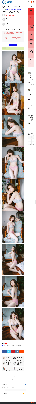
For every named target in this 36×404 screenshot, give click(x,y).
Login (25, 384)
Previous (21, 32)
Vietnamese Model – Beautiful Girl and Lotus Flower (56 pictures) (32, 92)
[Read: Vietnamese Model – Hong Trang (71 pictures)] (29, 82)
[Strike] (10, 390)
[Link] (16, 390)
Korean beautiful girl (8, 345)
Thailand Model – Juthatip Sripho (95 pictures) (31, 117)
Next (23, 32)
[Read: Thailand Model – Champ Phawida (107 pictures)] (29, 123)
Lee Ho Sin (19, 345)
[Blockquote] (13, 390)
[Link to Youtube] (33, 2)
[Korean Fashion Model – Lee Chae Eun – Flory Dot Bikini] (0, 202)
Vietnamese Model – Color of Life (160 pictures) (32, 109)
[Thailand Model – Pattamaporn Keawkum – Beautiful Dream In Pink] (35, 202)
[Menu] (28, 2)
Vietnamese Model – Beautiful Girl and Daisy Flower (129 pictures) (32, 75)
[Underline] (8, 390)
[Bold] (6, 390)
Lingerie (3, 346)
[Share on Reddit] (21, 351)
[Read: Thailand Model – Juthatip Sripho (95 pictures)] (29, 115)
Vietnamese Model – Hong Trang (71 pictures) (32, 84)
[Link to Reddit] (31, 2)
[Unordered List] (12, 390)
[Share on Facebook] (4, 351)
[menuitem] (26, 2)
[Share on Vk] (17, 351)
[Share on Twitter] (9, 351)
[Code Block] (14, 390)
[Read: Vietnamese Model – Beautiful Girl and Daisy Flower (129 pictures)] (29, 73)
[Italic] (7, 390)
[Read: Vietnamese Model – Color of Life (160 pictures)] (29, 108)
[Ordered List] (11, 390)
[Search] (26, 2)
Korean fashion (15, 345)
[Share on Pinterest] (13, 351)
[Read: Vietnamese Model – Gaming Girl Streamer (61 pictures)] (29, 99)
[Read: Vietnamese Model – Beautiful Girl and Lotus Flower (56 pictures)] (29, 90)
